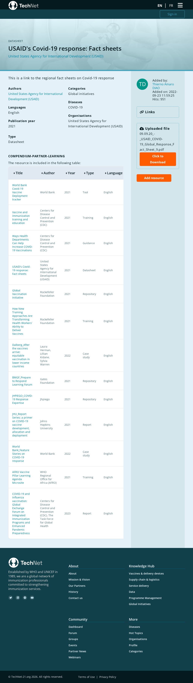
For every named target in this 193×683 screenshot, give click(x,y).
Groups (73, 639)
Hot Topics (136, 633)
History (73, 592)
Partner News (77, 651)
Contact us (76, 598)
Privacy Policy (107, 677)
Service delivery (139, 586)
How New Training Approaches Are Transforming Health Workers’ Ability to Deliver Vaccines (22, 321)
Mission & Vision (79, 579)
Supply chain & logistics (144, 579)
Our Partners (77, 586)
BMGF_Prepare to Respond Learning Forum (22, 381)
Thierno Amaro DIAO (163, 86)
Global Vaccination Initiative (19, 294)
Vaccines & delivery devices (146, 573)
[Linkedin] (17, 597)
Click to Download (157, 159)
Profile (133, 645)
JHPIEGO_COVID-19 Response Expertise (22, 399)
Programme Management (145, 598)
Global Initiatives (140, 604)
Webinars (75, 657)
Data (132, 592)
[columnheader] (22, 173)
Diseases (134, 627)
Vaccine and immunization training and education (21, 217)
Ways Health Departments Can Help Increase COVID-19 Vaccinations (22, 243)
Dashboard (76, 627)
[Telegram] (25, 597)
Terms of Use (86, 677)
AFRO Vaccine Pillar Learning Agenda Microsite (21, 477)
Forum (73, 633)
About (73, 573)
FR (171, 5)
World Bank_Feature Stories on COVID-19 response (20, 454)
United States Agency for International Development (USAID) (55, 56)
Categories (136, 651)
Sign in (172, 14)
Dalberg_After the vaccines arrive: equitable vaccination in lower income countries (21, 355)
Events (73, 645)
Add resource (154, 178)
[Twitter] (10, 597)
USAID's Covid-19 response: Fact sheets (21, 270)
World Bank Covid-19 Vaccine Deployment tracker (20, 192)
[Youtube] (32, 597)
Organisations (138, 639)
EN (160, 5)
